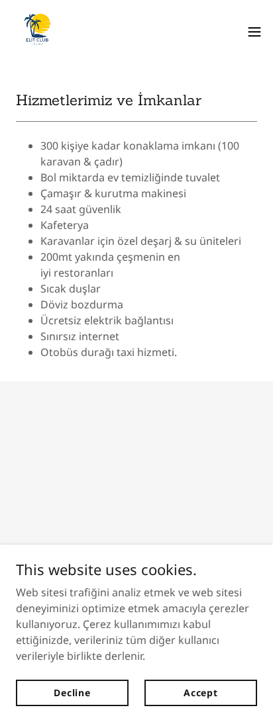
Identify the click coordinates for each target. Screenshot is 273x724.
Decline (72, 692)
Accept (201, 692)
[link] (37, 31)
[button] (254, 32)
